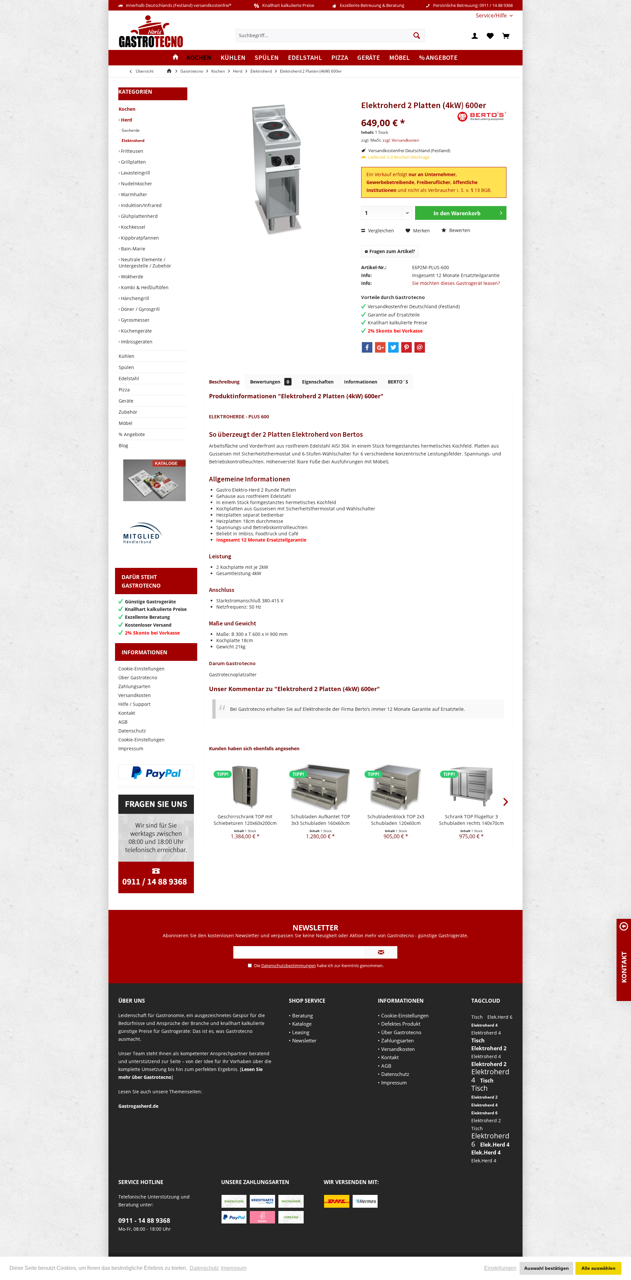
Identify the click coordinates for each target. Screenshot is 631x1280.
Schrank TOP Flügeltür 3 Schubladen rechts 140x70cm (471, 819)
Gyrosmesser (135, 320)
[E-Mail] (419, 347)
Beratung (302, 1015)
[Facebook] (367, 347)
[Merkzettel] (490, 35)
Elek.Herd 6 (499, 1017)
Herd (126, 120)
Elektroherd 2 (488, 1048)
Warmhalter (133, 194)
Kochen (127, 109)
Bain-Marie (132, 248)
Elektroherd (133, 140)
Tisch (477, 1017)
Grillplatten (133, 162)
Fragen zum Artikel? (391, 251)
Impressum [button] (233, 1268)
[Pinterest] (406, 347)
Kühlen (126, 356)
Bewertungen (269, 382)
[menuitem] (492, 16)
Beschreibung (224, 382)
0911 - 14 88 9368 (144, 1220)
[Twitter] (393, 347)
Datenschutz (132, 731)
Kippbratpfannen (139, 238)
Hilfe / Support (134, 704)
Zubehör (128, 412)
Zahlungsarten (134, 686)
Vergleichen (380, 230)
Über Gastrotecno (137, 677)
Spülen (126, 367)
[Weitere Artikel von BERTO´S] (481, 116)
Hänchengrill (134, 298)
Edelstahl (129, 378)
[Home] (175, 57)
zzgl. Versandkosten (401, 140)
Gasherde (130, 130)
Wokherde (131, 276)
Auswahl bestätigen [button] (546, 1268)
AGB (123, 722)
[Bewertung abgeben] (408, 113)
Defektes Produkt (400, 1023)
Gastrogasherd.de (138, 1106)
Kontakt (126, 713)
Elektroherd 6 (484, 1113)
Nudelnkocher (136, 183)
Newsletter (304, 1040)
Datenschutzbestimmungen (288, 965)
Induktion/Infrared (141, 205)
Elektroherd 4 (484, 1025)
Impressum (130, 748)
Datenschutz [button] (204, 1268)
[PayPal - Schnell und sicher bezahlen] (156, 772)
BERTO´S (398, 382)
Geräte (126, 401)
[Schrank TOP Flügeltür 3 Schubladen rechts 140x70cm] (471, 787)
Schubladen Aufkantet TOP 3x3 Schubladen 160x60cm (320, 819)
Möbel (125, 423)
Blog (123, 445)
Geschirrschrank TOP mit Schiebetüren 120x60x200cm (245, 819)
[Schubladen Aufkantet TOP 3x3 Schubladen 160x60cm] (321, 787)
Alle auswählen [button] (598, 1268)
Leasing (300, 1032)
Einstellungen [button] (500, 1268)
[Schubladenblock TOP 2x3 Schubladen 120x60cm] (396, 787)
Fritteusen (131, 151)
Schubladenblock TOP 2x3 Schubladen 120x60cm (395, 819)
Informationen (360, 382)
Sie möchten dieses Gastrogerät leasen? (456, 283)
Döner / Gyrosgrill (140, 309)
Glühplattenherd (139, 216)
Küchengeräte (136, 331)
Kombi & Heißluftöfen (144, 287)
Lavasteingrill (135, 173)
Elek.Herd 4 (494, 1144)
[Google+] (380, 347)
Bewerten (459, 230)
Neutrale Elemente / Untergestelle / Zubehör (145, 262)
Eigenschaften (318, 382)
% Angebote (132, 434)
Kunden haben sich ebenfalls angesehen (254, 748)
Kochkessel (132, 227)
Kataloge (302, 1023)
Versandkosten (134, 695)
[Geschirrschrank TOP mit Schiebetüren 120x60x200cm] (245, 787)
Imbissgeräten (136, 341)
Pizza (124, 389)
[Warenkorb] (506, 35)
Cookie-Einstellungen (141, 668)
